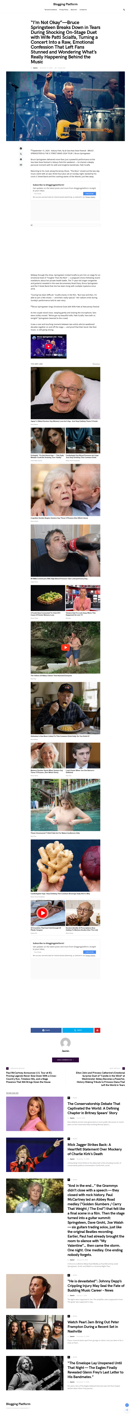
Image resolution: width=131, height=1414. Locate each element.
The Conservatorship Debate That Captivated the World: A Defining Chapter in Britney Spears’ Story (94, 1108)
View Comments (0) (64, 1060)
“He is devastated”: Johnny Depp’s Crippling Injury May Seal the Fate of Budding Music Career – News (96, 1286)
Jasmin (35, 68)
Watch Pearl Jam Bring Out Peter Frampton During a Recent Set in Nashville (93, 1327)
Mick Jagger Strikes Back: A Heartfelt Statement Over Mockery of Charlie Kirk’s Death (95, 1149)
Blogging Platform (65, 4)
